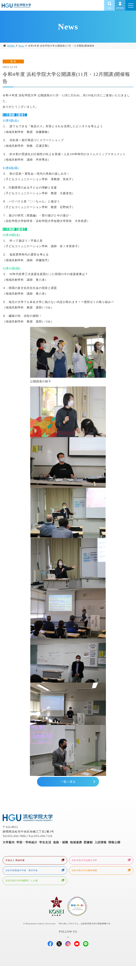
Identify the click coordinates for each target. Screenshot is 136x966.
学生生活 (45, 842)
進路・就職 (60, 842)
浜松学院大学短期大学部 (84, 860)
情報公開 (114, 842)
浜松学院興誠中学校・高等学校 (21, 870)
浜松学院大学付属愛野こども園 (21, 880)
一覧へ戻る (68, 781)
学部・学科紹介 (27, 842)
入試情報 (101, 842)
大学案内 (9, 842)
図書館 (88, 842)
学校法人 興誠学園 (15, 860)
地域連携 (76, 842)
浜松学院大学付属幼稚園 (84, 870)
